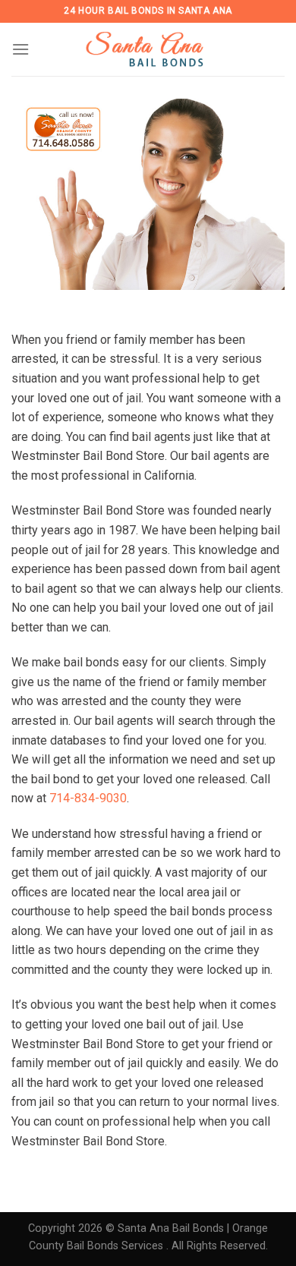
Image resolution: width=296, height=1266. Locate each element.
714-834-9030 (88, 798)
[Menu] (20, 49)
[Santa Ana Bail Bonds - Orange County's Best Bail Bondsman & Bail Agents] (148, 49)
